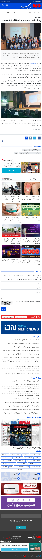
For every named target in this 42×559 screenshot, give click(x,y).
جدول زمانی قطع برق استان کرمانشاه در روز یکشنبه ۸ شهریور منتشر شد (21, 413)
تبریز (16, 153)
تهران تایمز (4, 467)
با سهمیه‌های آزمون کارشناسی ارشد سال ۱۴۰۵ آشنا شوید (25, 399)
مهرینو (10, 467)
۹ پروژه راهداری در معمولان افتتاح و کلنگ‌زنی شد (26, 340)
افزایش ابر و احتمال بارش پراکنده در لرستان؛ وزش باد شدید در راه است (21, 358)
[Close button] (41, 541)
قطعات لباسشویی (6, 461)
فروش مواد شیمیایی (19, 461)
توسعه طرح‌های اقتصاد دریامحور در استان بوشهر (27, 367)
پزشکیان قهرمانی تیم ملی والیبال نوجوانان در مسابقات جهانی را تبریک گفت (20, 409)
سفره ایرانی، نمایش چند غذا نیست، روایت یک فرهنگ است (24, 392)
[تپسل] (3, 160)
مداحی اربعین (18, 458)
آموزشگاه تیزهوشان (34, 464)
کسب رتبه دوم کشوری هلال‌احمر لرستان (29, 370)
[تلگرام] (31, 520)
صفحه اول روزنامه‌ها (34, 417)
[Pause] (23, 171)
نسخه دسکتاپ (21, 528)
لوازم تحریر (25, 455)
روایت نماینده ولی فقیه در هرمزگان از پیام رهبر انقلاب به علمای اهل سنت (20, 351)
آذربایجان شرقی (31, 13)
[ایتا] (11, 520)
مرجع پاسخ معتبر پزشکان (33, 461)
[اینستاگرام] (25, 520)
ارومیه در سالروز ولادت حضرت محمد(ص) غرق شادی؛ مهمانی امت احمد (21, 354)
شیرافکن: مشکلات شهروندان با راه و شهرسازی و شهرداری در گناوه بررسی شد (21, 362)
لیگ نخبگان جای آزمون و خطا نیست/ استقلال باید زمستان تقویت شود (21, 388)
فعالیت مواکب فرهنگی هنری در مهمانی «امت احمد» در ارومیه (23, 343)
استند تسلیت (28, 458)
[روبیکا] (19, 520)
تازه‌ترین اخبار (36, 336)
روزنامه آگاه (21, 470)
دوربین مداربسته (7, 458)
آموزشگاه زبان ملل (35, 467)
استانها (38, 13)
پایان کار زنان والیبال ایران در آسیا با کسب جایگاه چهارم (25, 381)
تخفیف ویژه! (14, 549)
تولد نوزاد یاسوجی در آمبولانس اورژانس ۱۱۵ (28, 395)
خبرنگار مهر (33, 63)
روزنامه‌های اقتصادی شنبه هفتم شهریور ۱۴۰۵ (27, 448)
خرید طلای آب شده (15, 455)
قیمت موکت (5, 455)
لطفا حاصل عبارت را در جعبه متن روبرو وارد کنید (28, 301)
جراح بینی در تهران (35, 455)
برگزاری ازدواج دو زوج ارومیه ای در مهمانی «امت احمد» (25, 347)
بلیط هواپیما (22, 464)
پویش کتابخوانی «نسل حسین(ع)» (31, 150)
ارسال (3, 309)
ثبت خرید (11, 170)
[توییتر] (22, 520)
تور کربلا (37, 458)
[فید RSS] (17, 520)
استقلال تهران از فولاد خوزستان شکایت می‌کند (27, 385)
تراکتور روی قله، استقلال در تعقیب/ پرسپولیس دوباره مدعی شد (23, 406)
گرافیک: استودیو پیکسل (18, 556)
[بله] (28, 520)
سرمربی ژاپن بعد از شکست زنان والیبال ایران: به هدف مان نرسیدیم (22, 402)
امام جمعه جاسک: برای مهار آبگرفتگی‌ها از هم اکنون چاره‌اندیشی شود (22, 374)
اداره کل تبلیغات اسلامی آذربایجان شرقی (30, 153)
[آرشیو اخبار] (14, 520)
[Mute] (26, 171)
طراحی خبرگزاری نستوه (33, 556)
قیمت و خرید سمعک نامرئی (22, 467)
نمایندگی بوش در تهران (8, 464)
